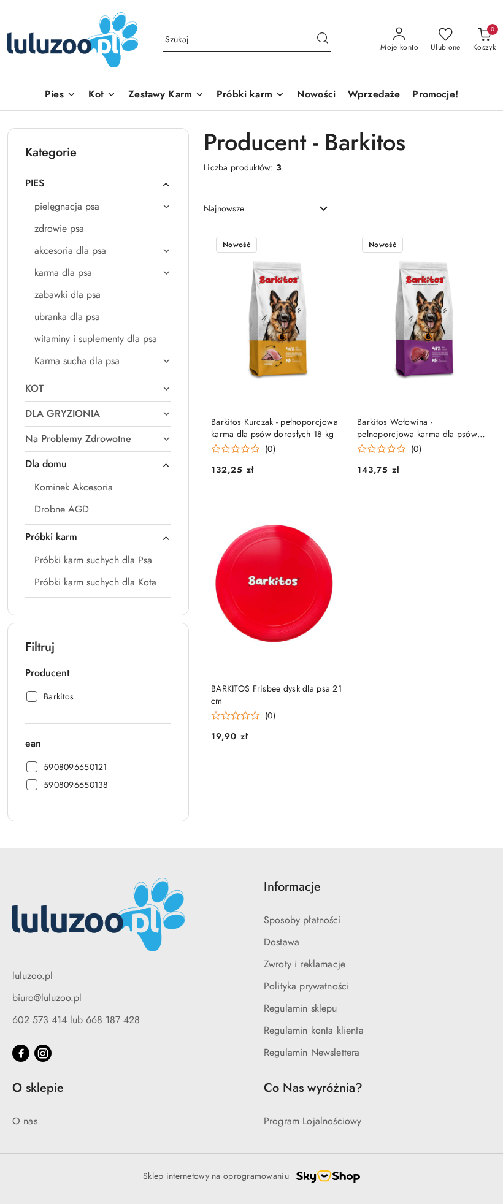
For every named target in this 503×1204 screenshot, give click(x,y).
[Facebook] (20, 1053)
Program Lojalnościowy (312, 1121)
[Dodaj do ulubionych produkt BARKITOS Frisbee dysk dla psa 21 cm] (328, 512)
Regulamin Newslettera (311, 1052)
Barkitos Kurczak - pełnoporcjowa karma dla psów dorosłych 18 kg (274, 428)
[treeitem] (98, 183)
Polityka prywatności (306, 986)
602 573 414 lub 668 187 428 (76, 1020)
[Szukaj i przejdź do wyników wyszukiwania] (322, 40)
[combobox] (267, 209)
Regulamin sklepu (300, 1008)
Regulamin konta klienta (314, 1030)
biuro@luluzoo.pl (47, 998)
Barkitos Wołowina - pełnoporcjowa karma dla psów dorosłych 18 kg (417, 428)
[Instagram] (43, 1053)
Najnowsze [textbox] (224, 208)
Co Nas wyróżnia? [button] (313, 1088)
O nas (24, 1121)
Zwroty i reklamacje (304, 964)
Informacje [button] (292, 887)
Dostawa (281, 942)
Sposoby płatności (302, 920)
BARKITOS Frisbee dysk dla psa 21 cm (276, 694)
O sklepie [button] (38, 1088)
